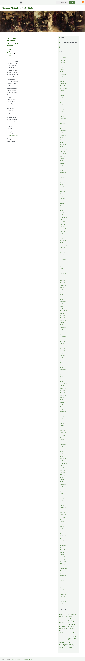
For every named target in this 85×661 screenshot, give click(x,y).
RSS (80, 2)
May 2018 (62, 315)
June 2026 (63, 57)
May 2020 (63, 252)
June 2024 (63, 118)
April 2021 (62, 226)
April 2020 (63, 254)
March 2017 (63, 353)
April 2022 (62, 193)
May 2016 (62, 390)
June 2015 (63, 425)
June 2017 (63, 346)
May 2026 (63, 60)
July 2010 (62, 592)
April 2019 (62, 282)
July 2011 (62, 552)
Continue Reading (12, 135)
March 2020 (63, 257)
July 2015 (62, 423)
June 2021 (63, 221)
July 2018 (62, 313)
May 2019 (62, 280)
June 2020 (63, 250)
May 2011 (62, 556)
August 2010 (63, 589)
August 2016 (63, 383)
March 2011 (63, 561)
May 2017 (62, 348)
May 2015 (62, 428)
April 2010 (62, 599)
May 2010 (62, 596)
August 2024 (63, 114)
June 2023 (63, 154)
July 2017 (62, 343)
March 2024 (63, 123)
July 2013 (62, 505)
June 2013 (63, 507)
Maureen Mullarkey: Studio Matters (19, 7)
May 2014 (62, 470)
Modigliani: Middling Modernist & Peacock (12, 42)
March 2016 (63, 395)
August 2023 (63, 149)
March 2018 (63, 320)
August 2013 (63, 503)
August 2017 (63, 341)
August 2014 (63, 463)
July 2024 (62, 116)
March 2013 (63, 514)
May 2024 (63, 121)
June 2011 (62, 554)
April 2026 (63, 62)
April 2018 (62, 318)
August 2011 (63, 550)
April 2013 (62, 512)
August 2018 (63, 311)
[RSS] (83, 2)
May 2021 (62, 224)
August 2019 (63, 278)
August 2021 (63, 217)
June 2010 (63, 594)
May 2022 (62, 191)
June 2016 (63, 388)
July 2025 (62, 81)
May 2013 (62, 510)
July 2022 (62, 189)
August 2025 (63, 79)
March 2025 (63, 88)
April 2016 (62, 393)
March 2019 (63, 285)
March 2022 (63, 196)
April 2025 (62, 86)
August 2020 (63, 245)
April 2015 (62, 430)
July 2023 (62, 151)
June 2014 (63, 468)
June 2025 (63, 83)
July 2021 (62, 219)
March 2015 (63, 432)
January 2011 (63, 568)
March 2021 (63, 229)
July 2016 (62, 385)
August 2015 (63, 421)
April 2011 (62, 559)
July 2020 (62, 247)
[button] (21, 2)
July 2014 (62, 465)
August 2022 (63, 186)
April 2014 (62, 472)
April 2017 (62, 350)
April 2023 (63, 156)
